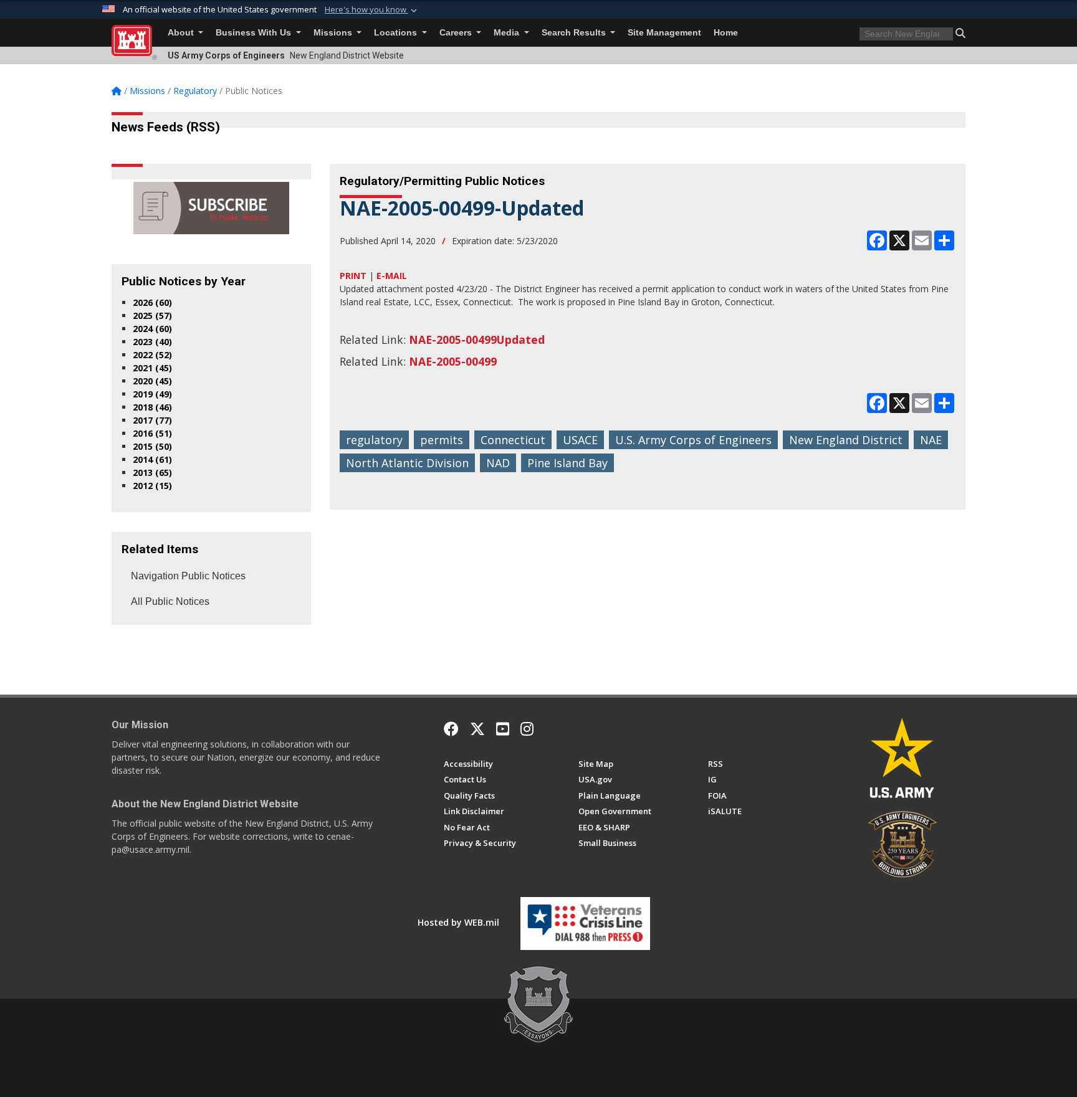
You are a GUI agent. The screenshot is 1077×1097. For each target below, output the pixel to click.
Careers (456, 32)
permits (441, 439)
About (182, 32)
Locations (396, 32)
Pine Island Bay (567, 462)
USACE (580, 439)
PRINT (353, 276)
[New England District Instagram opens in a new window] (527, 729)
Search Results (575, 32)
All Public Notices (170, 601)
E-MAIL (391, 276)
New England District (845, 439)
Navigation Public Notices (188, 576)
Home (726, 32)
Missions (334, 32)
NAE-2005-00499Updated (477, 339)
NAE (931, 439)
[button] (372, 10)
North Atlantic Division (407, 462)
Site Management (664, 32)
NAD (498, 462)
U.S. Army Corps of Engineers (693, 439)
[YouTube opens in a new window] (502, 729)
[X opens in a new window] (477, 729)
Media (508, 32)
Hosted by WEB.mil (458, 922)
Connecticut (513, 439)
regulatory (374, 439)
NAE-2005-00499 (453, 361)
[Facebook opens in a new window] (451, 729)
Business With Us (255, 32)
